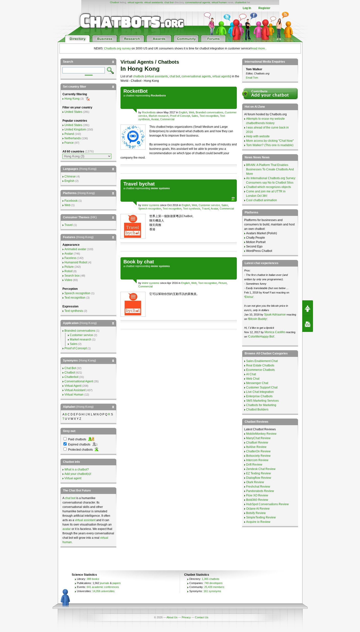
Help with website (258, 136)
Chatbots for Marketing (261, 405)
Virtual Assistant (74, 390)
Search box (72, 275)
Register (264, 8)
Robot (68, 271)
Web (191, 112)
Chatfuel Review (257, 442)
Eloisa (249, 297)
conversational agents (197, 2)
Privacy (186, 617)
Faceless (70, 258)
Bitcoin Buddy (257, 319)
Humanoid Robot (75, 262)
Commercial (167, 119)
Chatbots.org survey (117, 48)
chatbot (130, 95)
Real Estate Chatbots (260, 365)
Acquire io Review (258, 522)
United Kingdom (75, 129)
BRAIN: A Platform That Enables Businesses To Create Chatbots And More (270, 169)
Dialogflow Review (258, 478)
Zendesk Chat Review (261, 469)
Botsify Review (256, 513)
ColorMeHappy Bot (261, 336)
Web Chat (252, 378)
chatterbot (240, 2)
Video (68, 280)
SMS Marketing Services (262, 400)
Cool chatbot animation (261, 200)
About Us (172, 617)
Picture (222, 282)
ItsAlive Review (256, 447)
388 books (93, 578)
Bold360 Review (257, 500)
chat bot (169, 2)
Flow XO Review (257, 495)
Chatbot (114, 2)
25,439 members (214, 586)
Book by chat (138, 261)
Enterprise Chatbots (259, 396)
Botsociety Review (258, 455)
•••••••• (89, 74)
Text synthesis (191, 208)
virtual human (219, 2)
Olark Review (255, 482)
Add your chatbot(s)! (77, 474)
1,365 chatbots (210, 578)
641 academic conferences (103, 586)
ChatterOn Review (258, 451)
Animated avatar (75, 249)
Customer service (209, 205)
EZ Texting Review (258, 473)
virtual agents (135, 2)
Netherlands (72, 138)
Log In (247, 8)
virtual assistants (153, 2)
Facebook (71, 200)
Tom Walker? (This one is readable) (269, 145)
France (69, 142)
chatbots (138, 76)
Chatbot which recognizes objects (268, 187)
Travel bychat (139, 184)
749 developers (213, 583)
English (183, 112)
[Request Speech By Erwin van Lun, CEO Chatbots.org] (307, 308)
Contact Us (201, 617)
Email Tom (252, 77)
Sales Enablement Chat (262, 361)
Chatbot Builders (257, 409)
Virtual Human (74, 394)
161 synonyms (212, 591)
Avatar (155, 119)
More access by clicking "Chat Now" (270, 140)
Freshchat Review (258, 486)
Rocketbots (149, 112)
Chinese (70, 176)
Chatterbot (71, 377)
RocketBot (135, 91)
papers (116, 583)
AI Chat (251, 374)
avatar (66, 529)
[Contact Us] (307, 324)
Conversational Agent (78, 381)
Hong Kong (72, 98)
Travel (205, 208)
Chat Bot (70, 368)
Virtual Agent (72, 385)
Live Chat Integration (260, 392)
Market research (158, 115)
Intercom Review (257, 460)
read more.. (258, 48)
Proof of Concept (180, 115)
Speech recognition (149, 208)
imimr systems (150, 205)
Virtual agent (72, 478)
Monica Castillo (274, 332)
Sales (195, 115)
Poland (69, 134)
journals (104, 583)
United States (73, 112)
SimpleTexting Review (261, 517)
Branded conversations (209, 112)
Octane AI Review (258, 508)
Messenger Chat (257, 383)
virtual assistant (85, 520)
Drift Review (254, 464)
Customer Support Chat (261, 387)
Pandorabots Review (260, 491)
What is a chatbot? (76, 469)
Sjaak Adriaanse (275, 314)
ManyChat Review (258, 438)
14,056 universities (103, 591)
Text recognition (209, 115)
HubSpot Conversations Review (267, 504)
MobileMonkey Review (261, 433)
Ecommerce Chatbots (260, 370)
